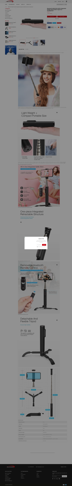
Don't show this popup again (41, 246)
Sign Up (44, 244)
